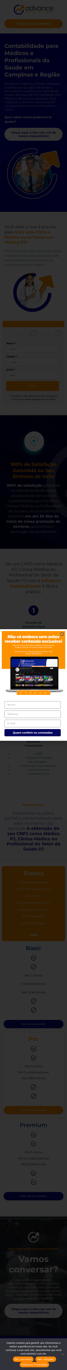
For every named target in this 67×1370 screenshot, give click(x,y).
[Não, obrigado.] (62, 1354)
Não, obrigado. (45, 1359)
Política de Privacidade (34, 1364)
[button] (62, 634)
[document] (33, 685)
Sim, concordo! (23, 1359)
